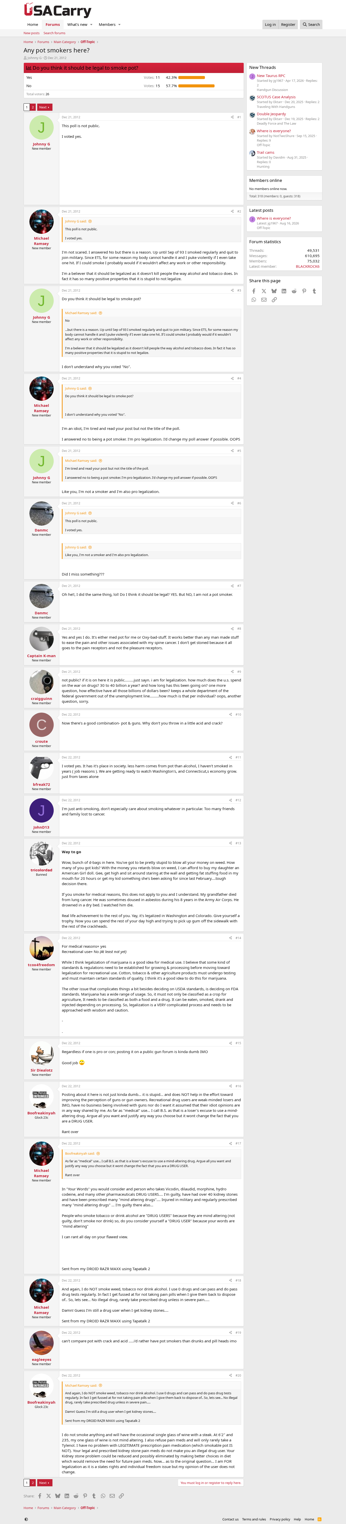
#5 (239, 451)
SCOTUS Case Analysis (276, 96)
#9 (239, 672)
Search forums (54, 33)
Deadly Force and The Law (276, 123)
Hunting (263, 166)
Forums (53, 24)
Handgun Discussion (272, 89)
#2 (239, 211)
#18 (238, 1280)
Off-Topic (263, 145)
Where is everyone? (274, 130)
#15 (238, 1043)
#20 (238, 1375)
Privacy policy (280, 1519)
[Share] (232, 117)
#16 (238, 1086)
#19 (238, 1332)
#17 (238, 1143)
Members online (265, 180)
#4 (239, 378)
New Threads (262, 67)
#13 (238, 843)
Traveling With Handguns (276, 106)
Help (297, 1519)
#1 (239, 117)
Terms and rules (254, 1519)
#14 (238, 938)
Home (32, 24)
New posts (32, 33)
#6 (239, 503)
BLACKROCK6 (308, 266)
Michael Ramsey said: (81, 313)
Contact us (230, 1519)
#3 (239, 290)
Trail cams (265, 152)
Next (43, 107)
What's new (77, 24)
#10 (238, 714)
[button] (91, 24)
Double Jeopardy (271, 113)
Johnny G (35, 57)
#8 (239, 628)
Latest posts (261, 210)
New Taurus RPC (271, 75)
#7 (239, 586)
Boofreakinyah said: (80, 1153)
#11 (238, 757)
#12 (238, 800)
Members (107, 24)
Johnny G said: (76, 221)
